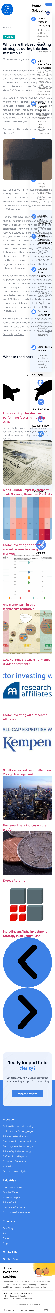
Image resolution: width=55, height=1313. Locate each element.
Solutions (39, 10)
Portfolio (9, 37)
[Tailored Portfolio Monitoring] (33, 19)
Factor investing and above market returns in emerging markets (22, 549)
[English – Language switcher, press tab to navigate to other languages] (48, 15)
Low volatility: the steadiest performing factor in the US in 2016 (24, 417)
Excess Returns (14, 880)
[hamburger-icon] (48, 4)
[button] (27, 962)
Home (36, 5)
